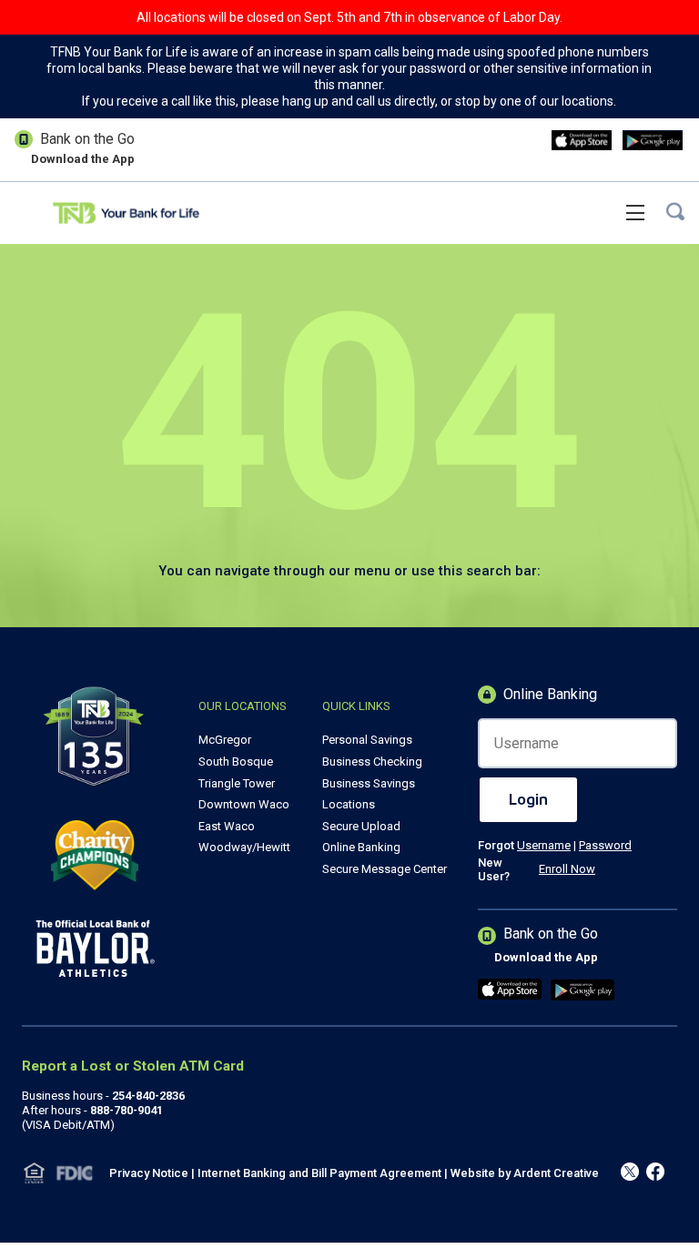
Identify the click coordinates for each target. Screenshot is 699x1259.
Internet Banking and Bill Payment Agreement (319, 1173)
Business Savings (368, 783)
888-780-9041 (126, 1110)
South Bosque (235, 761)
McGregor (224, 739)
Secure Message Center (384, 869)
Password (605, 845)
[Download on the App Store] (581, 142)
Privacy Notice (148, 1173)
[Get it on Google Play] (652, 142)
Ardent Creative (556, 1173)
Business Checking (372, 761)
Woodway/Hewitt (244, 847)
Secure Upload (361, 826)
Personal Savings (367, 739)
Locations (348, 804)
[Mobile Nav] (635, 212)
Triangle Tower (236, 783)
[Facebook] (630, 1173)
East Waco (226, 826)
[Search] (675, 213)
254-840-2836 (148, 1095)
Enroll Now (567, 869)
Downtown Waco (243, 804)
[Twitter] (655, 1173)
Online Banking (361, 847)
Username (544, 845)
